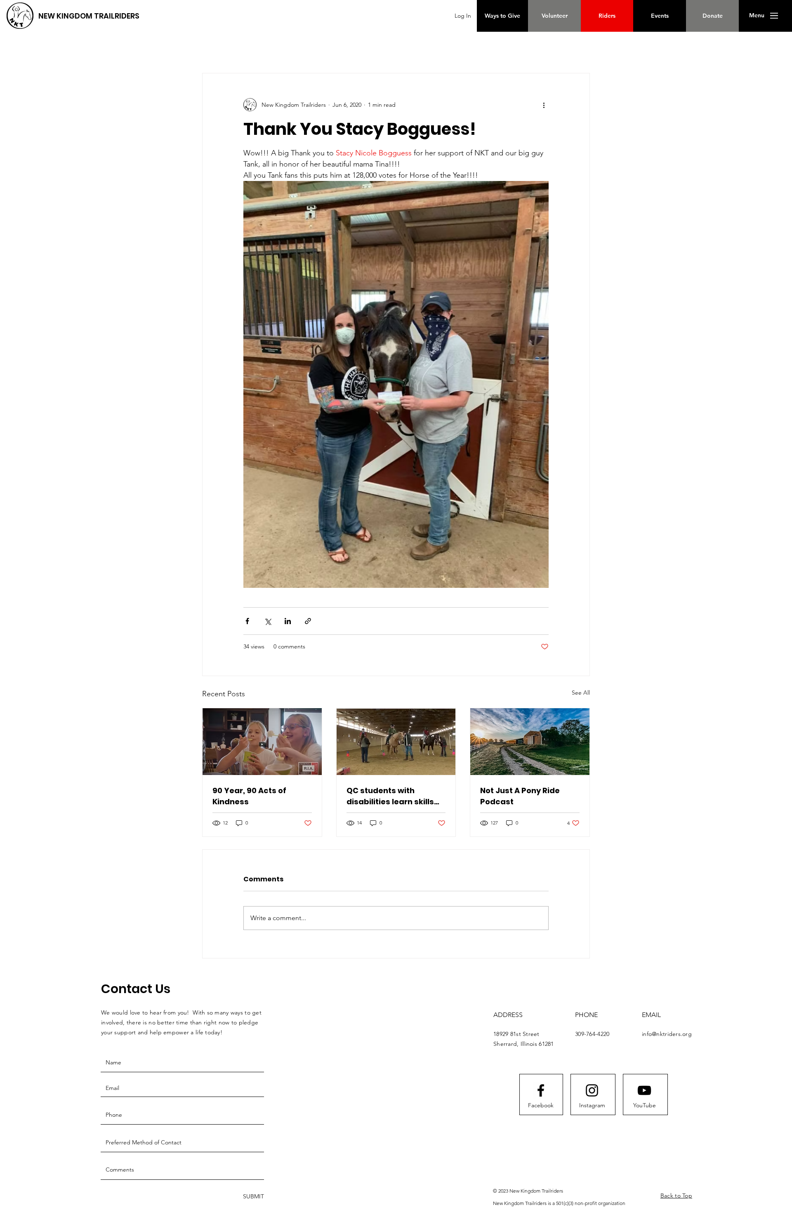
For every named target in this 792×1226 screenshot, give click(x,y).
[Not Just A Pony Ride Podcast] (529, 741)
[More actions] (544, 105)
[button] (756, 15)
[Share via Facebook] (247, 621)
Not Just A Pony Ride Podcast (520, 796)
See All (581, 692)
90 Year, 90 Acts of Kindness (249, 796)
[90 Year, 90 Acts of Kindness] (262, 741)
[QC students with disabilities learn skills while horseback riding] (396, 741)
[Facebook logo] (541, 1090)
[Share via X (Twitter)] (267, 621)
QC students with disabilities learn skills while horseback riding (391, 796)
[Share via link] (308, 621)
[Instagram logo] (592, 1090)
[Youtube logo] (644, 1090)
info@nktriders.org (667, 1034)
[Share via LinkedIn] (288, 621)
